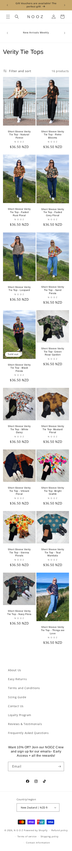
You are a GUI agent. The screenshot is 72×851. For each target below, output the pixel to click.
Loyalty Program (19, 715)
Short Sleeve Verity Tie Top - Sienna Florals (19, 552)
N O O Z (19, 830)
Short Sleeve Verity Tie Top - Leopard (19, 288)
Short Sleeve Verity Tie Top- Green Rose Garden (52, 351)
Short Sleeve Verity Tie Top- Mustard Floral (52, 429)
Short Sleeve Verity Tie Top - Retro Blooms (52, 134)
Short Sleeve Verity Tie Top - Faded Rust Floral (19, 212)
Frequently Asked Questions (28, 733)
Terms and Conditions (24, 688)
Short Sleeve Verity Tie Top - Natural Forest (19, 134)
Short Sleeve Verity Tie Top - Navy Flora (19, 613)
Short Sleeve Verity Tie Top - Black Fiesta (19, 367)
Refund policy (59, 830)
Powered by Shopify (36, 830)
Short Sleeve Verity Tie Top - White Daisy (19, 429)
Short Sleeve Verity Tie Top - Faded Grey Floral (52, 212)
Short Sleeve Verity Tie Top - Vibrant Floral (19, 490)
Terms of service (27, 836)
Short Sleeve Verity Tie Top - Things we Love (52, 630)
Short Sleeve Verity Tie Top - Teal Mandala (52, 552)
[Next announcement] (64, 5)
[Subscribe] (59, 766)
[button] (8, 16)
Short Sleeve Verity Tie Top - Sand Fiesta (52, 290)
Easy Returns (17, 679)
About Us (14, 670)
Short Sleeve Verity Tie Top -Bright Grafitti (52, 490)
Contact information (38, 842)
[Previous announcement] (7, 5)
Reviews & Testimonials (25, 724)
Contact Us (16, 706)
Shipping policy (50, 836)
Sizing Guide (17, 697)
